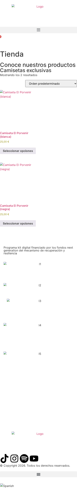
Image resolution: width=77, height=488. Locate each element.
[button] (38, 30)
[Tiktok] (4, 458)
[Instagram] (14, 458)
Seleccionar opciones (18, 151)
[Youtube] (34, 458)
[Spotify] (24, 458)
